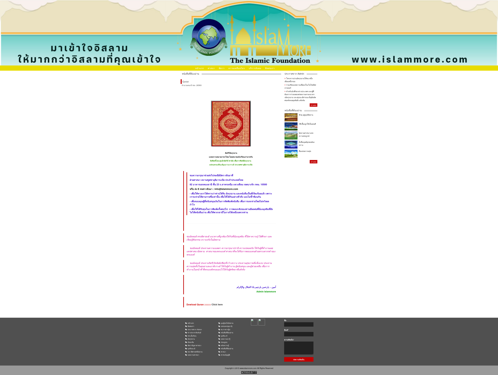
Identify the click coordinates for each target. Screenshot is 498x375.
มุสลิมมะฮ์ (191, 348)
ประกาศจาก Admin (294, 73)
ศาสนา (211, 68)
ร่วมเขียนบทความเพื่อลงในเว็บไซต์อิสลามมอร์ (300, 86)
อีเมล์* (286, 330)
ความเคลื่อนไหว (236, 68)
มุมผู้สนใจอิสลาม (227, 323)
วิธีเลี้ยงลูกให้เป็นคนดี (307, 124)
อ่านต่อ (313, 105)
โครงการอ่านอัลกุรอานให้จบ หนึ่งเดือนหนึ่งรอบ (299, 80)
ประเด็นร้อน (192, 336)
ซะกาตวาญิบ (225, 329)
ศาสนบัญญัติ (225, 355)
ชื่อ (285, 320)
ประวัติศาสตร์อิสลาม (195, 351)
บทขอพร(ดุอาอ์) (226, 326)
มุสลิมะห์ (224, 336)
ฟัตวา (221, 68)
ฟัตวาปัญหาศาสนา (194, 345)
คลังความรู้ (225, 345)
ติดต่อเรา (270, 68)
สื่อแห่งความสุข (305, 151)
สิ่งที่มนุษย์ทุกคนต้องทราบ (306, 143)
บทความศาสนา (193, 355)
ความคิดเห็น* (289, 340)
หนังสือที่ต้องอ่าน (190, 73)
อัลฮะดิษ (191, 342)
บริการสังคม (255, 68)
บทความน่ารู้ (225, 339)
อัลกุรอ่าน (191, 339)
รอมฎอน (224, 342)
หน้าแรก (199, 68)
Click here (217, 304)
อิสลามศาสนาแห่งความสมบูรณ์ (306, 134)
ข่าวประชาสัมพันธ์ (194, 332)
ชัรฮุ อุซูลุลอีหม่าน (306, 114)
